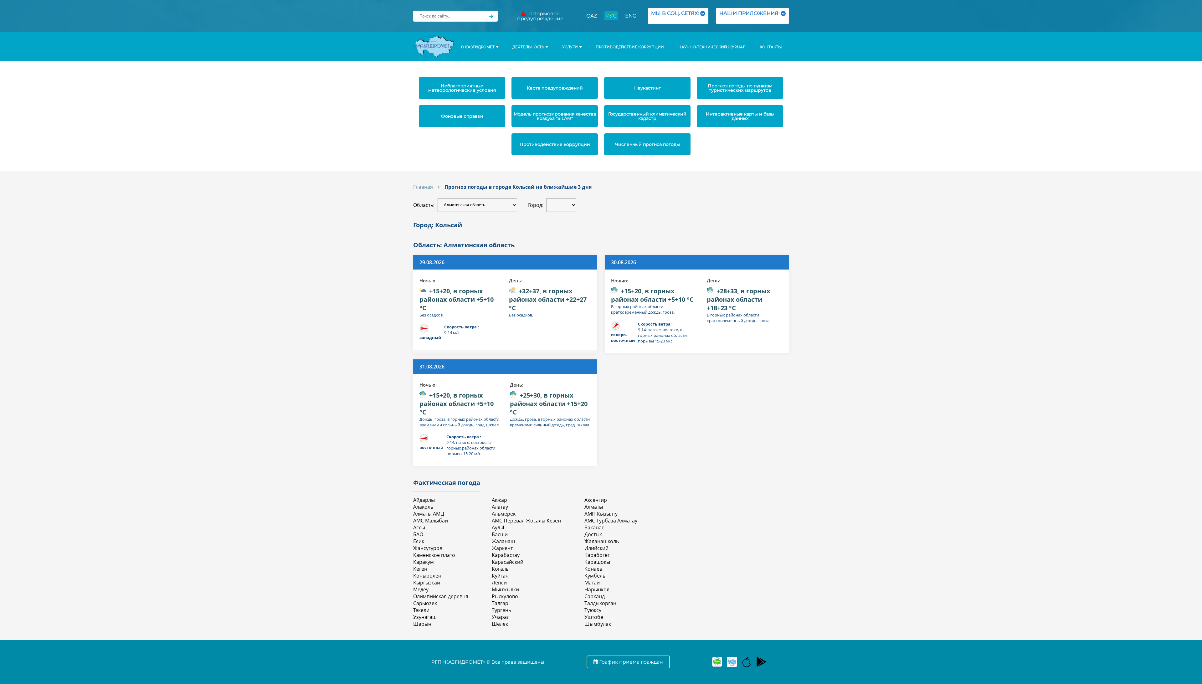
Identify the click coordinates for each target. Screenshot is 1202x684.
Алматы (593, 506)
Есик (418, 541)
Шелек (500, 623)
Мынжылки (505, 589)
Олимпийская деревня (440, 596)
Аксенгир (595, 499)
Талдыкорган (600, 603)
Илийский (596, 548)
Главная (423, 186)
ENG (630, 16)
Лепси (499, 582)
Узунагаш (425, 617)
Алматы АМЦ (428, 513)
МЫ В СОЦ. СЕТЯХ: (675, 15)
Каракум (423, 561)
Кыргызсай (426, 582)
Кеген (420, 568)
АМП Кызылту (601, 513)
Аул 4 (498, 527)
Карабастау (506, 555)
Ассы (419, 527)
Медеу (421, 589)
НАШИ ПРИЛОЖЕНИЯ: (749, 15)
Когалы (501, 568)
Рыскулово (505, 596)
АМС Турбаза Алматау (610, 520)
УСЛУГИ (570, 47)
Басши (500, 534)
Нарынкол (596, 589)
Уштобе (593, 617)
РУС (611, 16)
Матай (592, 582)
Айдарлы (424, 499)
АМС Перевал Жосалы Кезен (526, 520)
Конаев (593, 568)
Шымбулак (597, 623)
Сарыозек (425, 603)
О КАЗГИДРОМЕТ (478, 47)
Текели (421, 610)
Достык (593, 534)
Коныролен (427, 575)
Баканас (594, 527)
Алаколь (423, 506)
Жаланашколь (601, 541)
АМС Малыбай (430, 520)
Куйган (500, 575)
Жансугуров (427, 548)
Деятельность (528, 47)
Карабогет (597, 555)
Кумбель (594, 575)
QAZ (591, 16)
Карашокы (597, 561)
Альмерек (504, 513)
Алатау (500, 506)
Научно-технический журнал (712, 47)
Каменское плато (434, 555)
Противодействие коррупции (630, 47)
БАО (418, 534)
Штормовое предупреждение (540, 16)
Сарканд (594, 596)
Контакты (771, 47)
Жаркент (502, 548)
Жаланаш (503, 541)
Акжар (499, 499)
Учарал (501, 617)
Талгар (500, 603)
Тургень (501, 610)
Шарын (422, 623)
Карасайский (507, 561)
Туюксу (592, 610)
